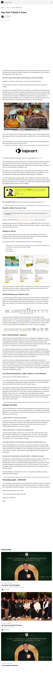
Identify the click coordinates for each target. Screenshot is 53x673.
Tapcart (39, 158)
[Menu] (51, 2)
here (3, 138)
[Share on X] (4, 20)
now (43, 202)
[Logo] (2, 2)
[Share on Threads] (7, 20)
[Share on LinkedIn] (9, 20)
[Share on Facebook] (2, 20)
